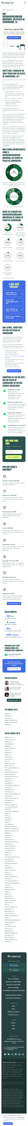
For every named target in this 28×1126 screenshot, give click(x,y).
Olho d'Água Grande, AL (11, 841)
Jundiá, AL (8, 891)
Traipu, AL (7, 815)
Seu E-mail (9, 452)
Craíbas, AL (8, 809)
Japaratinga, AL (9, 778)
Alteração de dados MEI (13, 984)
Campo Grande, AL (10, 900)
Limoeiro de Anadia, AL (11, 876)
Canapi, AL (8, 813)
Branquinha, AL (9, 844)
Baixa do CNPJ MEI (13, 987)
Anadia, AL (8, 924)
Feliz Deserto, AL (9, 935)
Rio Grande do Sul (7, 1074)
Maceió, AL (8, 713)
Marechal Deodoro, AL (11, 939)
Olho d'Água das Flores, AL (12, 857)
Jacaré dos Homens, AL (11, 772)
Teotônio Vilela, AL (10, 889)
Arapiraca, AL (8, 716)
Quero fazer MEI (12, 301)
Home (4, 9)
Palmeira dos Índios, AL (11, 720)
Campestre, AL (9, 867)
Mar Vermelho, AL (10, 937)
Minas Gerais (16, 1069)
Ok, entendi (8, 1123)
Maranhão (5, 1067)
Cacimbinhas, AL (9, 930)
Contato (13, 1023)
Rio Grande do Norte (16, 1072)
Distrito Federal (6, 1065)
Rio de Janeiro (6, 1072)
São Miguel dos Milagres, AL (12, 883)
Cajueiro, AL (8, 750)
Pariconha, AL (8, 874)
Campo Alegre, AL (10, 763)
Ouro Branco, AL (9, 791)
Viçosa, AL (7, 917)
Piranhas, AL (8, 837)
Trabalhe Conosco (13, 1014)
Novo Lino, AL (9, 928)
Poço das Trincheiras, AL (11, 880)
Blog (13, 1009)
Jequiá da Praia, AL (10, 848)
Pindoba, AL (8, 852)
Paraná (9, 1071)
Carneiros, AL (8, 787)
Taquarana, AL (9, 896)
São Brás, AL (8, 878)
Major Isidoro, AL (9, 911)
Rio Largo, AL (8, 718)
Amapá (4, 1064)
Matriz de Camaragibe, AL (12, 828)
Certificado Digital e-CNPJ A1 (13, 995)
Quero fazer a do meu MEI (13, 317)
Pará (21, 1069)
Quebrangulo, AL (9, 789)
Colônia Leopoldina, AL (11, 804)
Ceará (18, 1064)
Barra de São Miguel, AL (11, 863)
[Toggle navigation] (25, 2)
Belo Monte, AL (9, 902)
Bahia (14, 1064)
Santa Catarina (6, 1076)
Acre (18, 1062)
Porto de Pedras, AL (10, 846)
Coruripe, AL (8, 817)
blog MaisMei (6, 145)
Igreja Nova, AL (9, 909)
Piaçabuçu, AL (9, 887)
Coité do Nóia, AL (9, 861)
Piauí (20, 1071)
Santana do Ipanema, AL (11, 915)
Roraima (20, 1074)
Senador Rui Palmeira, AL (12, 830)
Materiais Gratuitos (13, 1012)
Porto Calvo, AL (9, 759)
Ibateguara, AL (9, 737)
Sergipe (18, 1076)
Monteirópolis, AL (9, 839)
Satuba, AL (8, 754)
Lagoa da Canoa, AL (10, 774)
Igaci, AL (7, 904)
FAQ (13, 1025)
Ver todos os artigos (13, 700)
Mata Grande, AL (9, 898)
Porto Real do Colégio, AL (12, 811)
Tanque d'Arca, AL (10, 739)
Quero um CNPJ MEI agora (11, 293)
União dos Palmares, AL (11, 722)
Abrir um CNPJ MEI (13, 457)
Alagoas (12, 9)
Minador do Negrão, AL (11, 933)
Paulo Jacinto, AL (9, 765)
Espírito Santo (14, 1065)
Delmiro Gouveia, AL (10, 870)
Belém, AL (7, 822)
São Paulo (13, 1076)
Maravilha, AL (8, 780)
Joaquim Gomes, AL (10, 748)
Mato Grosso (11, 1067)
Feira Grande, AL (9, 824)
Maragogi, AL (8, 820)
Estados (8, 9)
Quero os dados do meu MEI (12, 310)
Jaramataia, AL (9, 783)
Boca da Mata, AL (9, 850)
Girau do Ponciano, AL (11, 907)
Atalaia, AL (8, 854)
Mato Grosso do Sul (7, 1069)
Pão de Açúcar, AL (10, 913)
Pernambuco (15, 1071)
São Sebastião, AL (10, 744)
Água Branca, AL (9, 859)
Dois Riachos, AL (9, 800)
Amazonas (9, 1064)
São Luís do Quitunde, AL (12, 767)
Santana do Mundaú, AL (11, 776)
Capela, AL (8, 872)
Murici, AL (7, 865)
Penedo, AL (8, 724)
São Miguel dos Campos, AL (12, 920)
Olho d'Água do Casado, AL (12, 785)
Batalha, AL (8, 833)
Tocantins (5, 1078)
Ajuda (13, 1028)
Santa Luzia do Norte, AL (12, 798)
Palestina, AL (8, 752)
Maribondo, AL (9, 757)
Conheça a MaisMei (13, 37)
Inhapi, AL (7, 885)
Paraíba (4, 1071)
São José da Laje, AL (10, 926)
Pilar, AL (7, 761)
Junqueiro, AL (8, 835)
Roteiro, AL (8, 770)
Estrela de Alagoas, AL (11, 826)
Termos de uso (21, 1117)
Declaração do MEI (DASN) (13, 982)
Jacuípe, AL (8, 941)
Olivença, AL (8, 893)
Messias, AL (8, 746)
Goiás (20, 1065)
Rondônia (14, 1074)
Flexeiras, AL (8, 802)
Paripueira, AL (8, 741)
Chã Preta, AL (8, 796)
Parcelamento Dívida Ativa (13, 998)
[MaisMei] (7, 3)
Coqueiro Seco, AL (10, 922)
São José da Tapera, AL (11, 807)
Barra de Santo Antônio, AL (12, 794)
